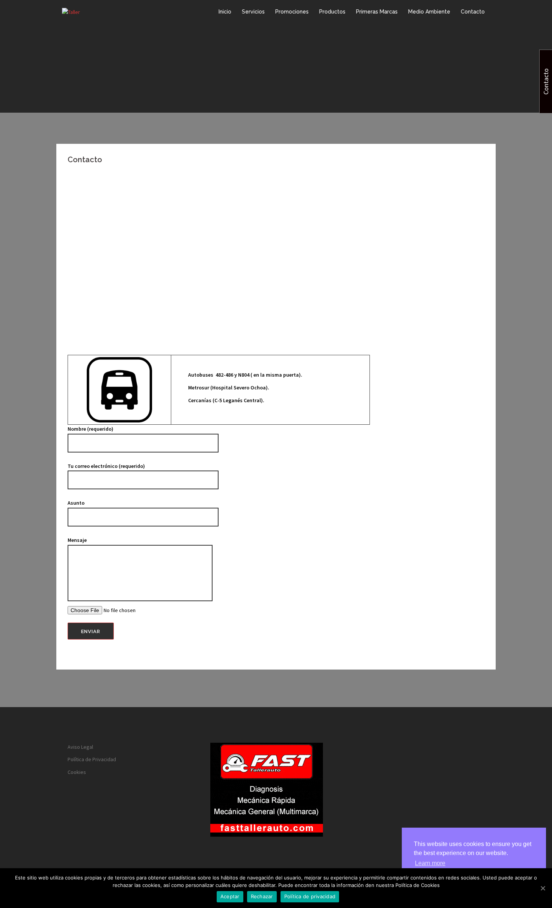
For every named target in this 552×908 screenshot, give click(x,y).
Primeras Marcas (377, 12)
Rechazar (262, 896)
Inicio (225, 12)
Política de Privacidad (92, 759)
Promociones (292, 12)
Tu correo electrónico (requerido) (106, 466)
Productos (332, 12)
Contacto (473, 12)
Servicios (253, 12)
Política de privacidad (310, 896)
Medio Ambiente (429, 12)
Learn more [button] (430, 863)
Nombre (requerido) (90, 428)
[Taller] (71, 11)
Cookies (77, 772)
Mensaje (77, 540)
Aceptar (230, 896)
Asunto (76, 502)
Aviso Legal (80, 747)
